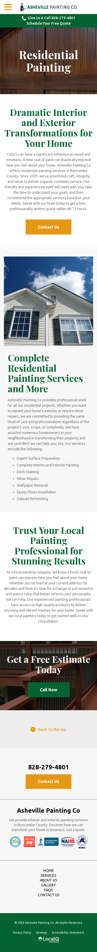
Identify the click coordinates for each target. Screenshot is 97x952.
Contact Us (48, 227)
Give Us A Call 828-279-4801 (51, 18)
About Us (48, 880)
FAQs (48, 890)
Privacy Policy (22, 932)
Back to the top (52, 729)
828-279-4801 (48, 767)
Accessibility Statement (68, 932)
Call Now (48, 689)
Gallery (48, 885)
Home (48, 870)
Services (48, 875)
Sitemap (41, 932)
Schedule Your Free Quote (48, 23)
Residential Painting (48, 60)
